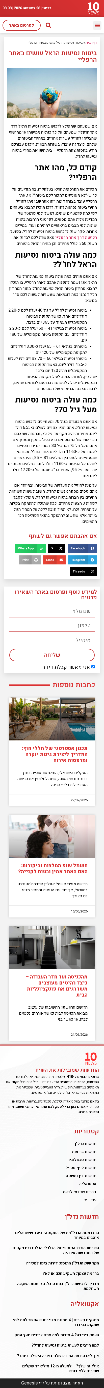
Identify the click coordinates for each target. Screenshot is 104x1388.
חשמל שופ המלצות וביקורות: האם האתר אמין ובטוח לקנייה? (53, 868)
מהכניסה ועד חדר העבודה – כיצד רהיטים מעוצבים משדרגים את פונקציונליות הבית (56, 986)
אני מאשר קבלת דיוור (66, 667)
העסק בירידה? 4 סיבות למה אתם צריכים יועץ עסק (57, 1335)
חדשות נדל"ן (85, 1144)
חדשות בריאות (84, 1152)
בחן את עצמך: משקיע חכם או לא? (71, 1273)
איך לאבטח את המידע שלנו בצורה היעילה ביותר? (58, 1356)
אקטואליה (87, 1184)
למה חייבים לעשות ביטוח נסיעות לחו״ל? (65, 1345)
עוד (93, 1200)
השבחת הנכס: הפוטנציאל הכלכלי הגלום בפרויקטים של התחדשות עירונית (56, 1250)
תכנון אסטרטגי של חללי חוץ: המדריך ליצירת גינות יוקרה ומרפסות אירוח (55, 754)
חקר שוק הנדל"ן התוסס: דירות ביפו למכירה (62, 1263)
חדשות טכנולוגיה (81, 1160)
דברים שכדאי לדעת (79, 1192)
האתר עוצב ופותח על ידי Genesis (52, 1383)
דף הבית (91, 42)
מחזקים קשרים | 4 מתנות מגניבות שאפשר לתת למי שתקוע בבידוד (56, 1322)
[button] (97, 25)
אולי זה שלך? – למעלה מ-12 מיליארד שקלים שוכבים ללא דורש (60, 1368)
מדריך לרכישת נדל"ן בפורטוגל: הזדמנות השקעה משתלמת (58, 1286)
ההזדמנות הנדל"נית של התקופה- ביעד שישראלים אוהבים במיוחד (57, 1235)
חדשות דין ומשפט (81, 1176)
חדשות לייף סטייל (81, 1168)
